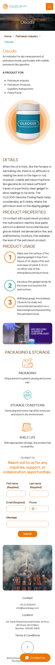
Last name (35, 485)
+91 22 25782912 (28, 604)
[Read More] (27, 647)
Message (11, 517)
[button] (47, 340)
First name (12, 485)
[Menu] (49, 6)
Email (15, 502)
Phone (33, 502)
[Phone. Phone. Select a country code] (34, 509)
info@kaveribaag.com (27, 608)
